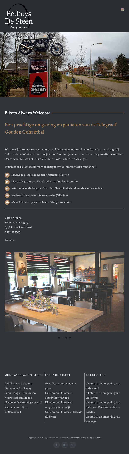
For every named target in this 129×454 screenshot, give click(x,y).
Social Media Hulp (77, 437)
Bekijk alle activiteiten (18, 384)
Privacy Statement (93, 437)
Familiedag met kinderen (20, 393)
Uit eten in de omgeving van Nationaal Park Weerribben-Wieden (103, 407)
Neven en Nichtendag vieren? (23, 403)
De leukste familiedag (18, 388)
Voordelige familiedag (18, 398)
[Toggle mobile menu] (122, 9)
